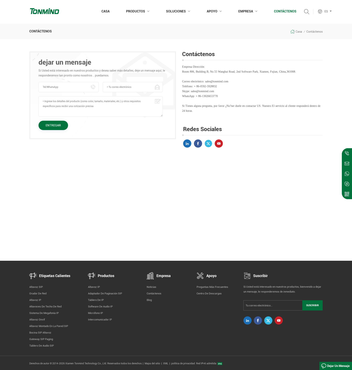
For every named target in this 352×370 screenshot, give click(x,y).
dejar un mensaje (338, 366)
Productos (135, 11)
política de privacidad (183, 363)
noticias (151, 286)
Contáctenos (285, 11)
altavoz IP (94, 286)
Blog (149, 300)
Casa (105, 11)
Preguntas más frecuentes (212, 286)
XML (165, 363)
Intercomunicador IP (100, 319)
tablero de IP (96, 300)
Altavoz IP (35, 300)
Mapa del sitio (152, 363)
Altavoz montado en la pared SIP (48, 326)
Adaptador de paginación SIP (105, 293)
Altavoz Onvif (37, 319)
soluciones (176, 11)
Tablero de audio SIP (41, 345)
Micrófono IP (95, 313)
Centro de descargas (209, 293)
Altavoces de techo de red (45, 306)
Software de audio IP (100, 306)
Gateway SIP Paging (41, 339)
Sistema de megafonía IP (44, 313)
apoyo (212, 11)
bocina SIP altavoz (40, 332)
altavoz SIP (36, 286)
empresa (245, 11)
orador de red (37, 293)
